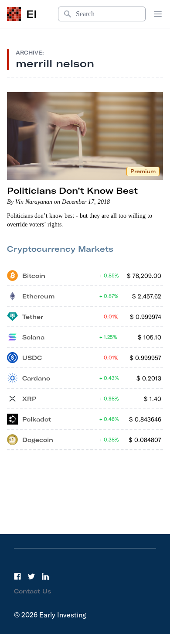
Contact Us (32, 591)
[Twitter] (31, 576)
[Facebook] (17, 576)
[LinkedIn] (45, 576)
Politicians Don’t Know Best (72, 190)
